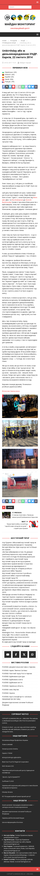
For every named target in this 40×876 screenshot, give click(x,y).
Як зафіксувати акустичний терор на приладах (19, 642)
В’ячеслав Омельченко (11, 391)
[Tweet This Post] (7, 87)
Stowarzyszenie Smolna (10, 749)
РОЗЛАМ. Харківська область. (13, 686)
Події (23, 41)
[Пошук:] (20, 7)
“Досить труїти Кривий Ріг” (11, 777)
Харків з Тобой (7, 753)
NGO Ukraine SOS (8, 766)
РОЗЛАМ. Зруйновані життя (12, 682)
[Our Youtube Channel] (7, 654)
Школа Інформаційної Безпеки (12, 822)
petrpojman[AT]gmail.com (12, 851)
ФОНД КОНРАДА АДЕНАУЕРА (11, 757)
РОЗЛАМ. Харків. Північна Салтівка (14, 670)
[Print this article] (19, 87)
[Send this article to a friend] (16, 87)
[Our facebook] (16, 654)
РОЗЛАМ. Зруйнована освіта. (12, 680)
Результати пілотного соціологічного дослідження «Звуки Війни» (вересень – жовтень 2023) (19, 589)
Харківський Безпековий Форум (13, 818)
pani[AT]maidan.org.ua (11, 837)
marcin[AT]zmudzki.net (19, 857)
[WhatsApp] (32, 654)
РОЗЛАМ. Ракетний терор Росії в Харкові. (17, 673)
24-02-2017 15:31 (10, 63)
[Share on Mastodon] (26, 87)
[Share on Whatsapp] (23, 87)
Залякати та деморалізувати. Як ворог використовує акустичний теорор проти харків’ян (16, 623)
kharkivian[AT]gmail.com (11, 844)
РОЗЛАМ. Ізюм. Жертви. (10, 690)
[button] (37, 2)
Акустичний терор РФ (10, 578)
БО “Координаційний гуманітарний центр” (16, 796)
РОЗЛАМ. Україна (8, 693)
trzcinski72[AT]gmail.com (23, 862)
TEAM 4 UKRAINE (7, 744)
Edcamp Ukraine (7, 792)
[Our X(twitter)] (24, 654)
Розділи (13, 41)
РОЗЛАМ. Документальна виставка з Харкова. (19, 667)
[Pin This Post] (13, 87)
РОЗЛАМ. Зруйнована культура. (13, 676)
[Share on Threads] (36, 87)
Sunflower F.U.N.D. (8, 781)
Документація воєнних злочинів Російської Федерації (17, 703)
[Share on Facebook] (3, 87)
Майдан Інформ (25, 63)
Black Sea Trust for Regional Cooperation (15, 762)
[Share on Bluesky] (32, 87)
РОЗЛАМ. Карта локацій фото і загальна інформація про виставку (16, 698)
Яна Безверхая (17, 200)
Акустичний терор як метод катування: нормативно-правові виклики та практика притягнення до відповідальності (17, 563)
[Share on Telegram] (29, 87)
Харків (10, 507)
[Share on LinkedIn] (10, 87)
